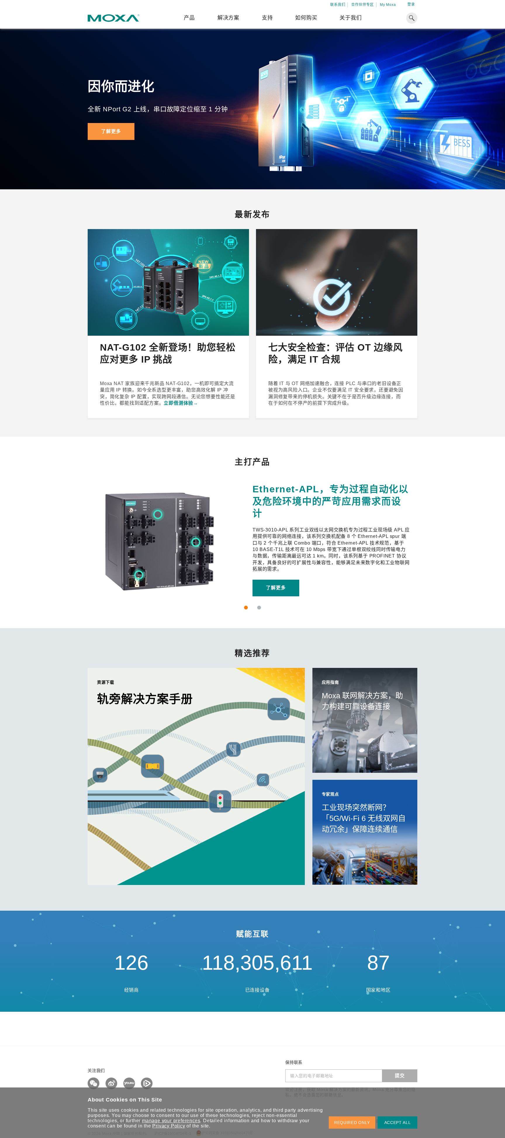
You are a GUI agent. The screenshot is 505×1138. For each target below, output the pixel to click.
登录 (411, 4)
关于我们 (351, 18)
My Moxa (388, 5)
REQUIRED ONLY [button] (352, 1122)
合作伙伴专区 (362, 5)
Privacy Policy (168, 1125)
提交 (400, 1075)
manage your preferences (171, 1120)
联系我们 (337, 5)
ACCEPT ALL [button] (397, 1122)
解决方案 (228, 18)
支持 (267, 18)
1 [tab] (246, 607)
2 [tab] (259, 607)
